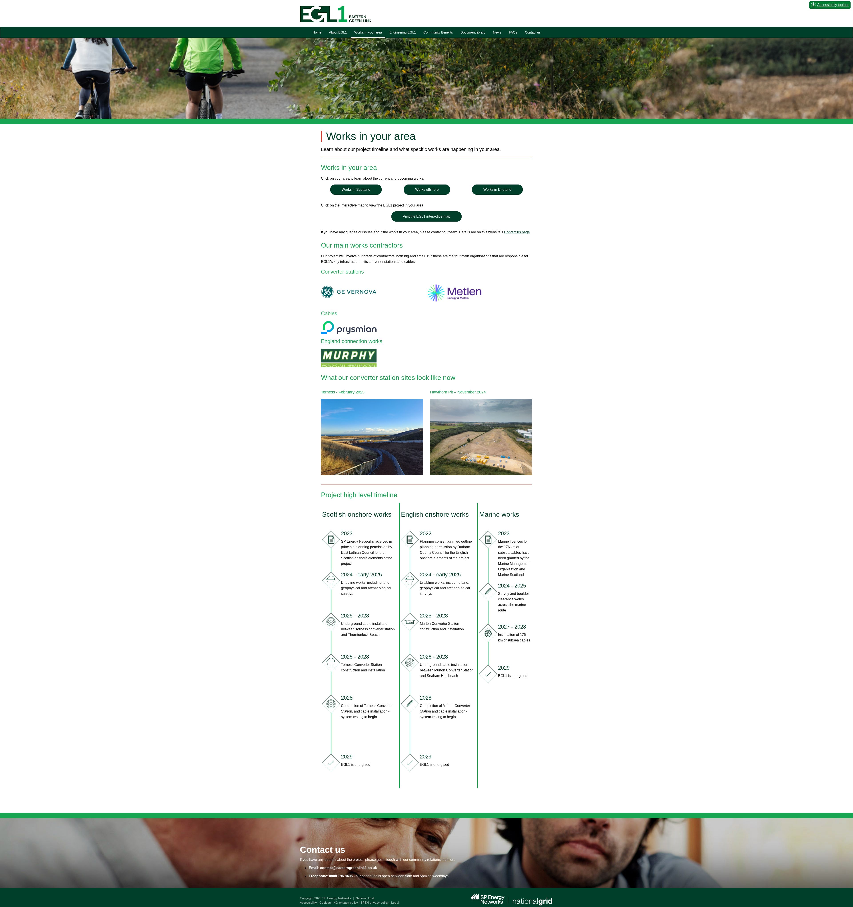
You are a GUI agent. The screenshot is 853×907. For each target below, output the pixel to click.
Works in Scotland (356, 189)
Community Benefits (438, 32)
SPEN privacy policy (375, 902)
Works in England (497, 189)
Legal (395, 902)
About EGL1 (338, 32)
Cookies (325, 902)
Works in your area (368, 32)
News (497, 32)
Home (317, 32)
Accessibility (308, 902)
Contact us (533, 32)
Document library (472, 32)
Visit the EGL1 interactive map (426, 216)
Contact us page (517, 232)
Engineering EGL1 (402, 32)
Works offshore (427, 189)
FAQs (513, 32)
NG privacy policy (345, 902)
